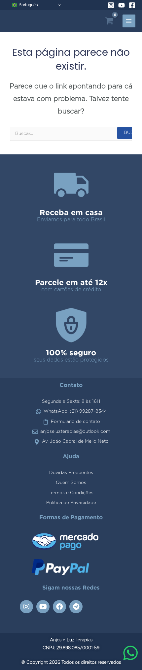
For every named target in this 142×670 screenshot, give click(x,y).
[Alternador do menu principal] (129, 21)
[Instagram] (111, 5)
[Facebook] (132, 5)
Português (27, 4)
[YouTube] (121, 5)
